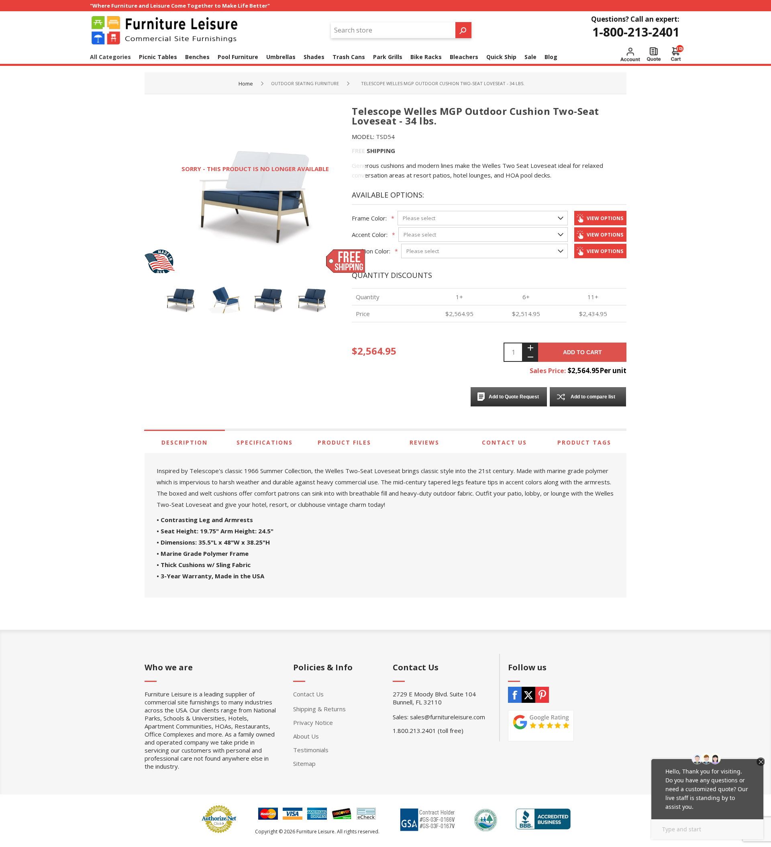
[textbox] (393, 30)
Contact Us (504, 442)
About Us (306, 736)
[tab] (184, 442)
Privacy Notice (313, 722)
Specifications (265, 442)
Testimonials (310, 750)
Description (184, 442)
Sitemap (304, 763)
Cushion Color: (371, 251)
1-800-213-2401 (635, 32)
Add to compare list (593, 397)
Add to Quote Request (514, 397)
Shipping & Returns (319, 709)
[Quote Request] (654, 54)
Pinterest (542, 695)
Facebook (515, 695)
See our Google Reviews (540, 725)
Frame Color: (369, 218)
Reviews (424, 442)
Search (463, 30)
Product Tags (584, 442)
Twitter (528, 695)
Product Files (344, 442)
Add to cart (582, 352)
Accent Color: (370, 235)
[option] (182, 299)
